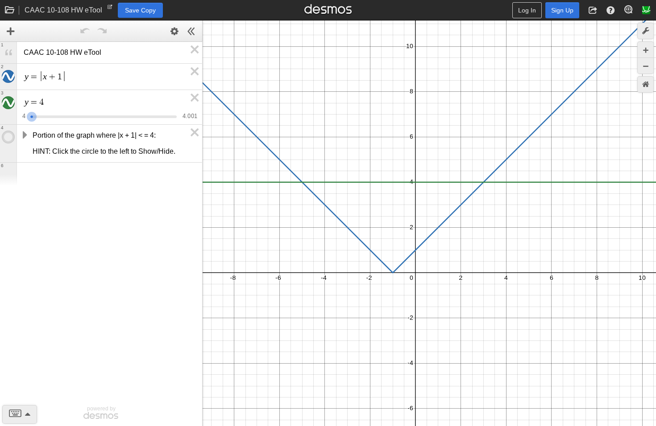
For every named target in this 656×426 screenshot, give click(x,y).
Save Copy (140, 10)
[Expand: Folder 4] (24, 135)
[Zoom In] (645, 49)
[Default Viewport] (645, 84)
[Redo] (102, 31)
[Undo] (85, 31)
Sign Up (562, 10)
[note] (110, 8)
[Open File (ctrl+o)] (10, 10)
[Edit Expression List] (174, 31)
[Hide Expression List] (191, 31)
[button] (593, 10)
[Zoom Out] (645, 66)
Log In (527, 10)
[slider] (31, 115)
